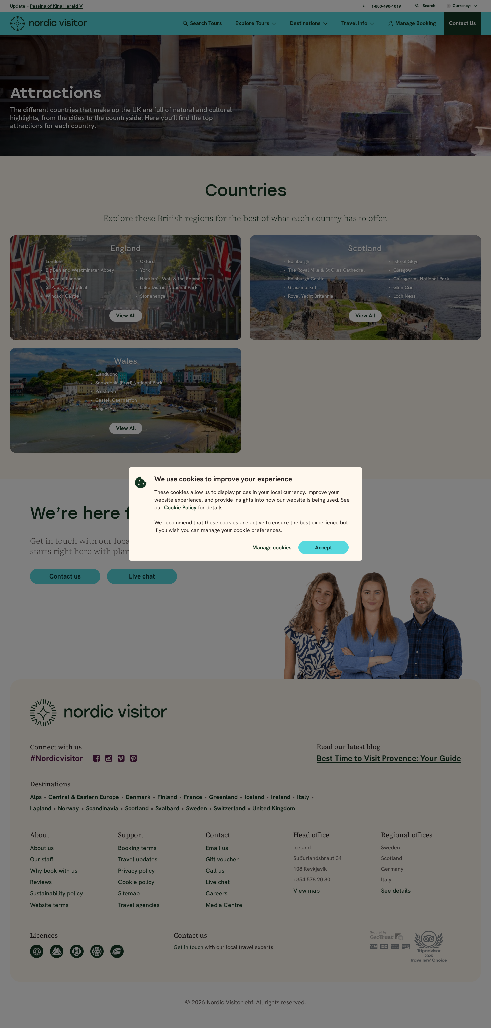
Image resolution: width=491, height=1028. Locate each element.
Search (429, 5)
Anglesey (105, 409)
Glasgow (402, 270)
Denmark (138, 797)
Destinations (305, 23)
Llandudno (106, 374)
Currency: (462, 5)
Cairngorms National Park (421, 279)
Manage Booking (415, 23)
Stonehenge (152, 296)
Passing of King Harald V (56, 6)
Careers (216, 893)
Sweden (196, 808)
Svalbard (167, 808)
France (193, 797)
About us (42, 848)
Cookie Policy (180, 507)
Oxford (147, 261)
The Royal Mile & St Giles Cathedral (326, 270)
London (53, 261)
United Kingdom (273, 808)
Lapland (40, 808)
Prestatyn (105, 391)
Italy (303, 797)
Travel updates (137, 859)
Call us (215, 870)
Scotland (365, 248)
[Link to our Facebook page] (97, 758)
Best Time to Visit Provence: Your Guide (389, 758)
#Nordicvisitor (56, 758)
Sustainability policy (56, 893)
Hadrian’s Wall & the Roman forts (176, 279)
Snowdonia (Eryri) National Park (129, 383)
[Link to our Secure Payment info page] (390, 940)
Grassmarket (302, 287)
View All (126, 315)
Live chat (142, 576)
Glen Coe (403, 287)
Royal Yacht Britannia (310, 296)
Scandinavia (102, 808)
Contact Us (462, 23)
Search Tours (206, 23)
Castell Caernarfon (116, 400)
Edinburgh (298, 261)
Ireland (280, 797)
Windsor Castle (62, 296)
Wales (125, 361)
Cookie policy (136, 882)
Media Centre (224, 905)
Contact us (65, 576)
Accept (323, 547)
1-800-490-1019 (386, 6)
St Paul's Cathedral (66, 287)
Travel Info (354, 23)
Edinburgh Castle (306, 279)
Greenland (223, 797)
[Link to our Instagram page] (109, 758)
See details (396, 890)
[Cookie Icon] (140, 506)
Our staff (41, 859)
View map (306, 890)
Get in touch (188, 947)
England (125, 248)
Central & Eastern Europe (83, 797)
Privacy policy (136, 870)
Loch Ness (404, 296)
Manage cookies (272, 547)
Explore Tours (252, 23)
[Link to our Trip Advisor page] (435, 946)
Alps (36, 797)
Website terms (49, 905)
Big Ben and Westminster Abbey (80, 270)
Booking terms (137, 848)
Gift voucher (222, 859)
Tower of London (64, 279)
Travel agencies (138, 905)
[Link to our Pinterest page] (134, 758)
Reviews (41, 882)
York (145, 270)
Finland (167, 797)
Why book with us (53, 870)
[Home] (57, 23)
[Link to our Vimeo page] (122, 758)
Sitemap (129, 893)
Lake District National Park (169, 287)
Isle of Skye (406, 261)
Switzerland (230, 808)
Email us (217, 848)
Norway (68, 808)
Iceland (254, 797)
